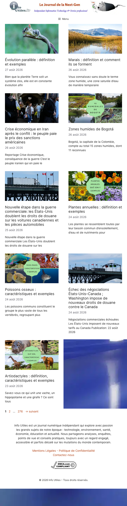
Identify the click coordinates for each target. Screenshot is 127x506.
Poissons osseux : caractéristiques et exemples (29, 291)
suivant (31, 411)
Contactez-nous (63, 455)
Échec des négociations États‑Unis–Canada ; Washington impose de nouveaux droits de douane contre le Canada (91, 298)
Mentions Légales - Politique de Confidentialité (63, 450)
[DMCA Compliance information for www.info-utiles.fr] (63, 468)
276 (21, 411)
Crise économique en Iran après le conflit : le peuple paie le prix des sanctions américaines (31, 135)
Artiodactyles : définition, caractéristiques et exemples (29, 378)
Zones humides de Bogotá (90, 129)
